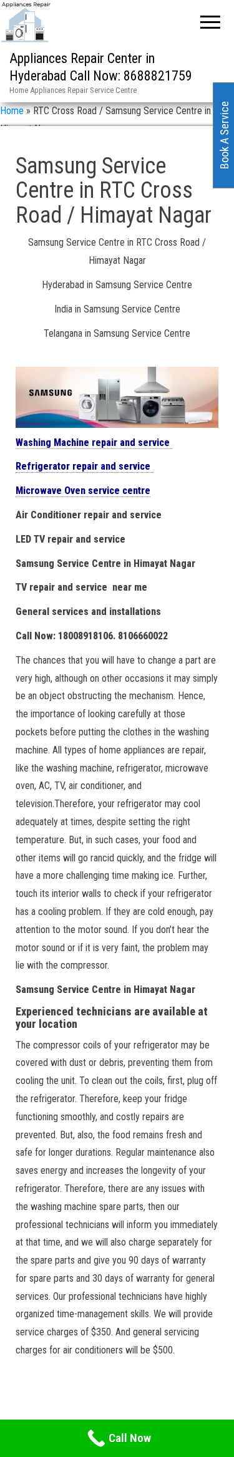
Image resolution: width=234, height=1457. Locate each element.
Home (12, 111)
